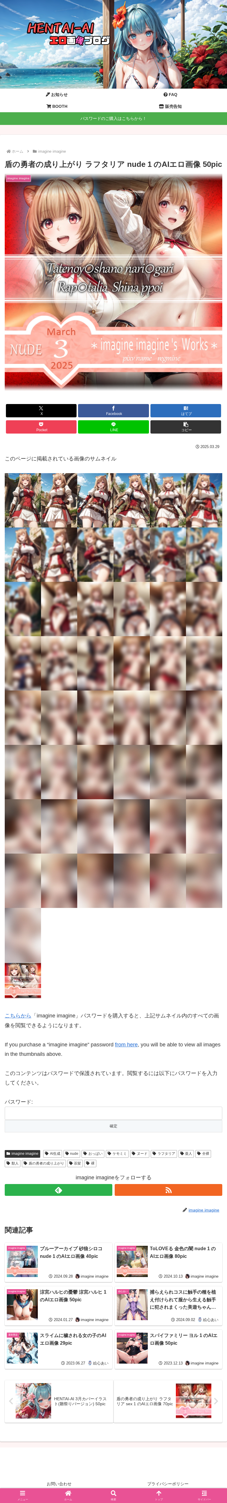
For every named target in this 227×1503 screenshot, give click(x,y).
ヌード (142, 1154)
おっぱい (95, 1154)
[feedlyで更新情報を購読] (58, 1190)
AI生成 (55, 1154)
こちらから (18, 1016)
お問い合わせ (59, 1483)
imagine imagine (25, 1154)
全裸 (205, 1154)
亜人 (188, 1154)
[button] (185, 427)
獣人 (15, 1163)
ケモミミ (120, 1154)
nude (74, 1154)
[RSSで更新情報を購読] (168, 1190)
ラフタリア (166, 1154)
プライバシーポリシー (168, 1483)
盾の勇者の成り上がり (46, 1163)
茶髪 (77, 1163)
